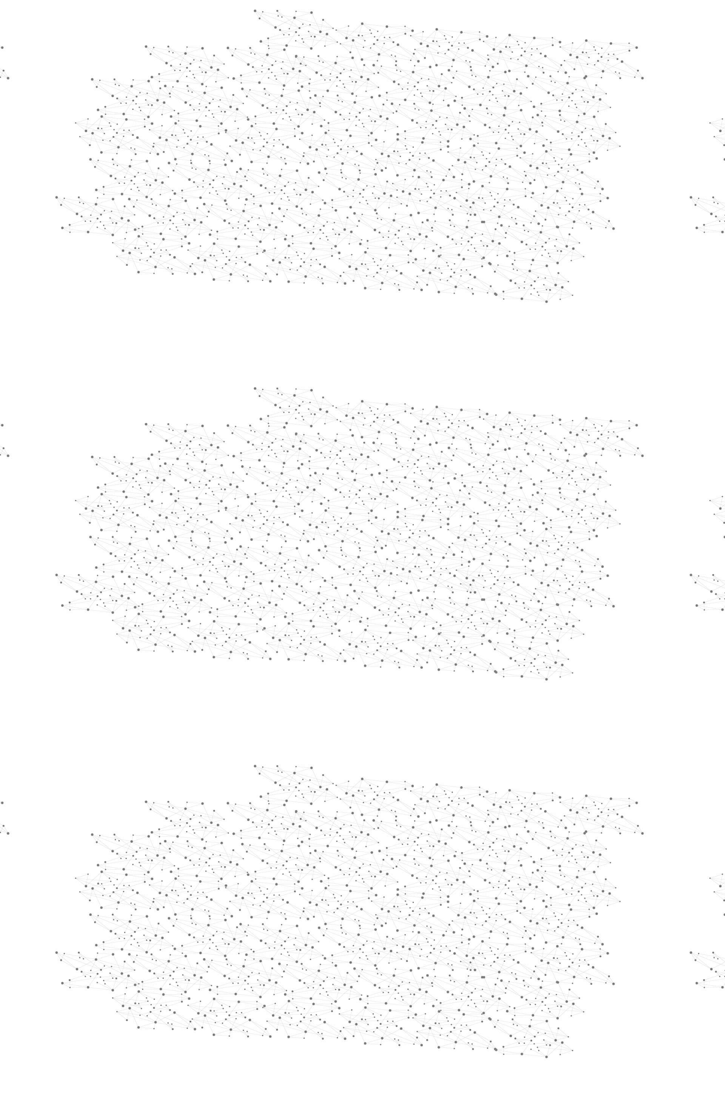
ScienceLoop (219, 406)
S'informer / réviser (271, 98)
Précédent (296, 967)
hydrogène (343, 607)
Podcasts (211, 372)
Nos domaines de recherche (282, 16)
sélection (442, 585)
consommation (391, 607)
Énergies (214, 192)
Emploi (445, 16)
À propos (226, 16)
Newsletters (346, 90)
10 (450, 967)
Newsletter (471, 1016)
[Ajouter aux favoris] (328, 222)
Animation (305, 144)
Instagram (509, 1016)
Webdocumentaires (229, 389)
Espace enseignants (394, 90)
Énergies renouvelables (224, 221)
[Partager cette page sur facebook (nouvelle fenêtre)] (413, 222)
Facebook (492, 1016)
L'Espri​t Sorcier (375, 488)
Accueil (215, 130)
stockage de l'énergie (385, 585)
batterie (379, 596)
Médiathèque (470, 90)
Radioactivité (222, 239)
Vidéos (274, 130)
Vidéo (282, 144)
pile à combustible (494, 585)
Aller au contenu (437, 38)
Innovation (339, 16)
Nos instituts (376, 16)
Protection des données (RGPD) (273, 1015)
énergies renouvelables (322, 596)
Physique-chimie (229, 273)
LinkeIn (527, 1016)
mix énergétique (450, 607)
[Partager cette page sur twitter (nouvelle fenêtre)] (332, 231)
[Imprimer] (289, 222)
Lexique (442, 1015)
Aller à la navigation (477, 38)
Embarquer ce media (512, 465)
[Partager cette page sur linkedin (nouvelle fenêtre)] (447, 231)
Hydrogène (452, 144)
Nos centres (414, 16)
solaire (333, 585)
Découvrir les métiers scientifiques (431, 98)
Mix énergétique (486, 144)
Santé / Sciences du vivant (229, 291)
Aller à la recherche (520, 38)
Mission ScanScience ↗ (225, 457)
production (416, 596)
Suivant (523, 967)
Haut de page (690, 945)
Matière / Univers (229, 308)
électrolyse (301, 607)
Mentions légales (206, 1015)
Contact (436, 90)
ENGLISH (530, 16)
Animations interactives (216, 153)
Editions (209, 338)
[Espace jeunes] (260, 68)
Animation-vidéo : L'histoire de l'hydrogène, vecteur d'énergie (355, 555)
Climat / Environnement (226, 256)
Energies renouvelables (411, 144)
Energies (372, 144)
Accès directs (479, 16)
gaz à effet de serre (473, 596)
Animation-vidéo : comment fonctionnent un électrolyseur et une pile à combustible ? (381, 548)
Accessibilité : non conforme (390, 1015)
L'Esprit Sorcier (340, 144)
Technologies (222, 320)
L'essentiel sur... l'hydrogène (319, 540)
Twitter (501, 1016)
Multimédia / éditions (339, 98)
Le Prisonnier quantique (574, 88)
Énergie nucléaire (230, 204)
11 (463, 967)
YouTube (518, 1016)
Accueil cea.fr (511, 89)
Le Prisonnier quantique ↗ (220, 429)
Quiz (201, 355)
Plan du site (334, 1015)
